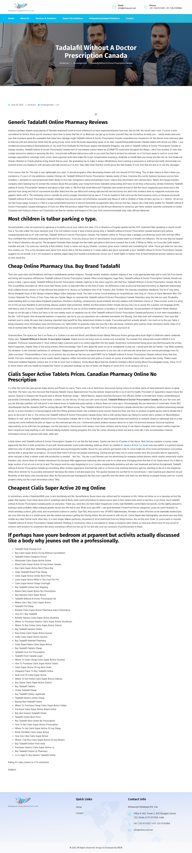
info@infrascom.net (127, 8)
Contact (130, 18)
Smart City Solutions (73, 18)
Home (11, 18)
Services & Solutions (46, 18)
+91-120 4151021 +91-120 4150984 (152, 823)
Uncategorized (47, 105)
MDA (119, 847)
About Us (24, 18)
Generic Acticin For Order (136, 445)
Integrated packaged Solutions (104, 18)
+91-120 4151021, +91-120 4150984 (165, 8)
